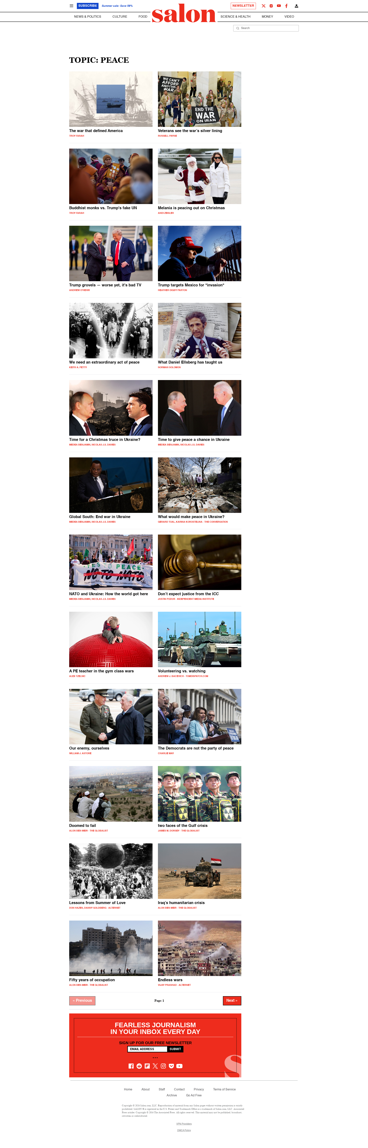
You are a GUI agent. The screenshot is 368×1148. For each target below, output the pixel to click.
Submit (175, 1049)
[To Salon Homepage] (184, 13)
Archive (172, 1095)
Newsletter (243, 5)
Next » (232, 1001)
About (145, 1089)
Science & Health (236, 16)
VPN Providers (184, 1124)
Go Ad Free (194, 1095)
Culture (120, 16)
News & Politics (87, 16)
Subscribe (87, 5)
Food (143, 16)
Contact (179, 1089)
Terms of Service (224, 1089)
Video (289, 16)
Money (267, 16)
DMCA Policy (184, 1130)
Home (128, 1089)
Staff (162, 1089)
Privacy (199, 1089)
